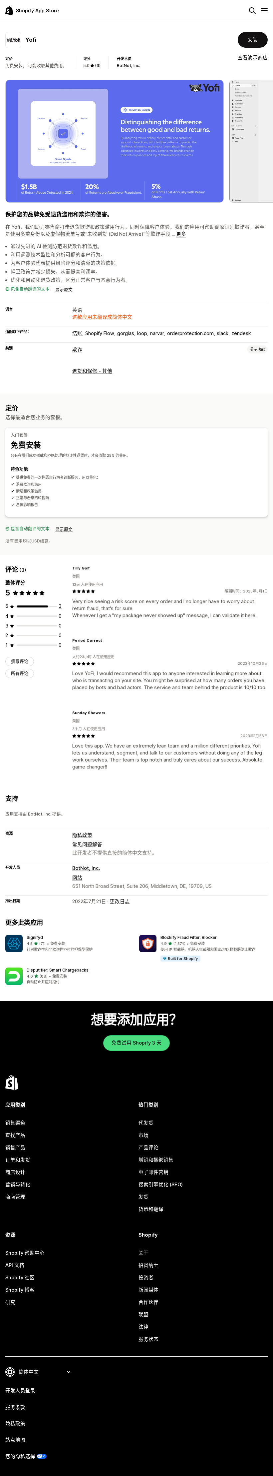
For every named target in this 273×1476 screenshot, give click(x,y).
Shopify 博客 (20, 1290)
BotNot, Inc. (128, 65)
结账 (77, 333)
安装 (253, 40)
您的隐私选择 (20, 1456)
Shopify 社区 (20, 1278)
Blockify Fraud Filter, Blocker (188, 937)
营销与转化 (17, 1185)
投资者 (145, 1278)
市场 (143, 1135)
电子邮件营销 (153, 1172)
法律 (143, 1327)
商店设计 (15, 1172)
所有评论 (19, 673)
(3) (98, 65)
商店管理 (15, 1197)
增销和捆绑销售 (155, 1160)
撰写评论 (19, 661)
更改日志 (120, 902)
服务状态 (148, 1339)
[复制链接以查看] (93, 568)
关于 (143, 1253)
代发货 (145, 1123)
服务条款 (15, 1407)
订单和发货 (17, 1160)
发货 (143, 1197)
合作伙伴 (148, 1302)
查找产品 (15, 1135)
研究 (10, 1302)
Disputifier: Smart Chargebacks (58, 970)
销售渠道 (15, 1123)
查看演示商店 (253, 58)
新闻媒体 (148, 1290)
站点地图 (15, 1440)
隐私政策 (82, 835)
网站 (77, 878)
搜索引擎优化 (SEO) (160, 1185)
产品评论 (148, 1148)
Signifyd (35, 937)
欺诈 (77, 350)
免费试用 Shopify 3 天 (136, 1043)
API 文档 (14, 1265)
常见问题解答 (87, 845)
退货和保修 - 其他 (92, 371)
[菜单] (264, 10)
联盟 (143, 1315)
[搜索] (252, 10)
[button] (69, 944)
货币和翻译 (150, 1209)
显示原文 (64, 289)
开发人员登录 (20, 1391)
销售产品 (15, 1148)
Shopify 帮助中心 (25, 1253)
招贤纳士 (148, 1265)
